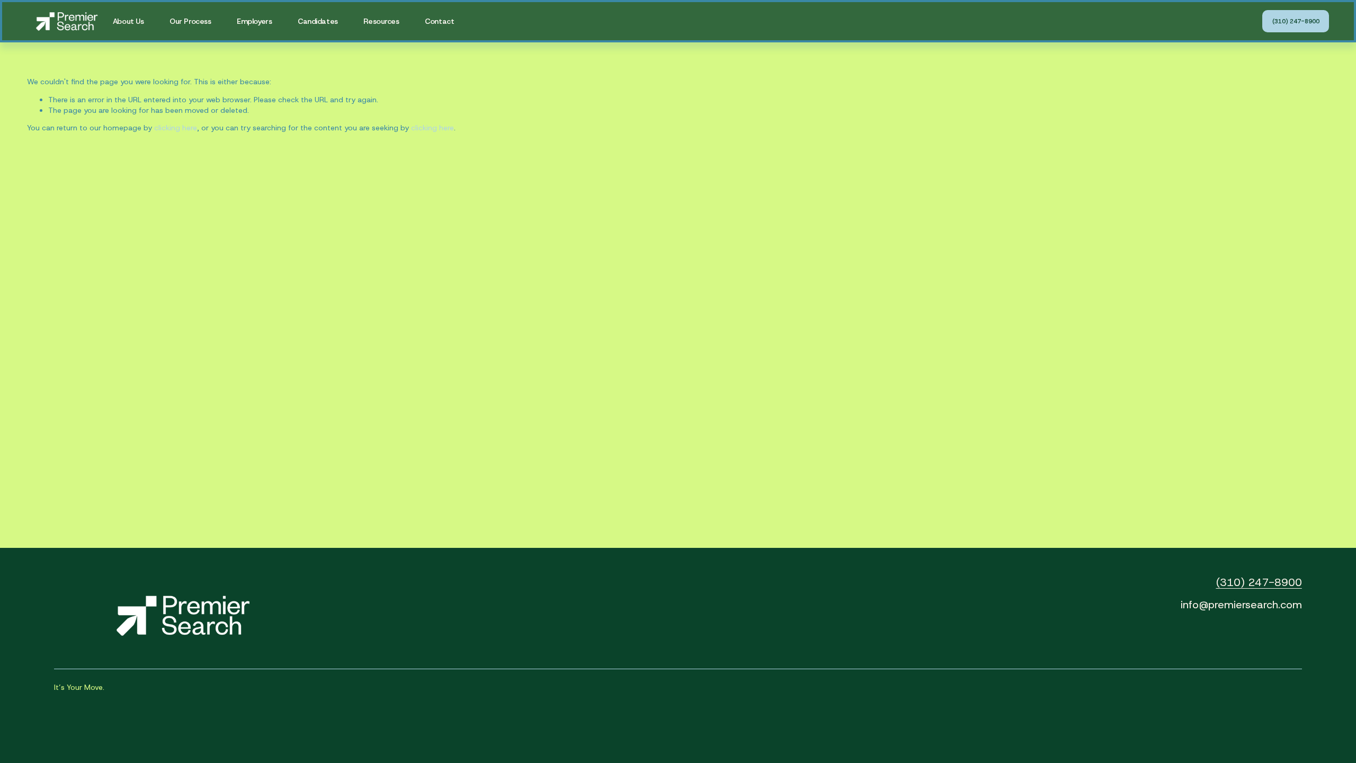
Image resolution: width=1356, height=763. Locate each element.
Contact (439, 21)
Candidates (318, 21)
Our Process (190, 21)
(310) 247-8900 (1295, 21)
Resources (381, 21)
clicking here (175, 127)
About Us (128, 21)
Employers (254, 21)
